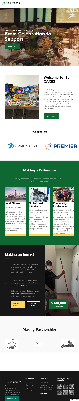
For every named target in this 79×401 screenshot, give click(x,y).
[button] (12, 46)
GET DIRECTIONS (44, 393)
